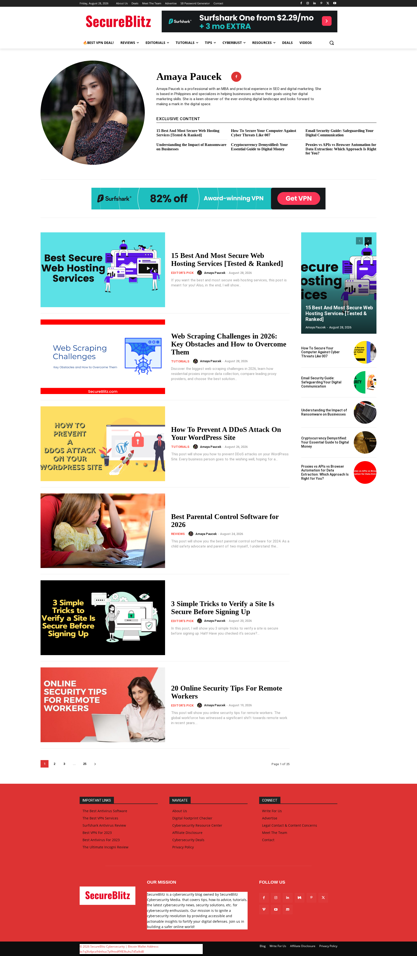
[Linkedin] (314, 3)
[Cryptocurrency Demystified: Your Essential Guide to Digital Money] (365, 442)
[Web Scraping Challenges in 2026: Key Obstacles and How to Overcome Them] (103, 356)
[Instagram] (308, 3)
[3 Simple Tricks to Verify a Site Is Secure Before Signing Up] (103, 617)
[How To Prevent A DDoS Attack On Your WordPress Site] (103, 443)
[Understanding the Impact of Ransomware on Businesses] (365, 412)
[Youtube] (334, 3)
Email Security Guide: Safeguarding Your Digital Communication (340, 133)
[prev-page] (359, 240)
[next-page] (95, 764)
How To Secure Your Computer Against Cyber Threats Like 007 (263, 133)
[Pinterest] (321, 3)
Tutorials (180, 361)
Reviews (178, 534)
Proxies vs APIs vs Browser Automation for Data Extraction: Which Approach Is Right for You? (341, 149)
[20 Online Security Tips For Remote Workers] (103, 704)
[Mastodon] (287, 909)
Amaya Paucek (214, 273)
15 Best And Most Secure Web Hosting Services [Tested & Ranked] (187, 133)
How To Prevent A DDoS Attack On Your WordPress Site (226, 433)
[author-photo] (200, 272)
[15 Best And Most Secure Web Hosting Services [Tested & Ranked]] (103, 269)
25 (84, 764)
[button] (331, 42)
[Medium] (299, 897)
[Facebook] (301, 3)
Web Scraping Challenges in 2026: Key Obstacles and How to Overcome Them (228, 344)
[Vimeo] (264, 909)
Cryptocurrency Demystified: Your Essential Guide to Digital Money (259, 147)
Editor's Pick (182, 273)
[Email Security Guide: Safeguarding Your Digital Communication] (365, 382)
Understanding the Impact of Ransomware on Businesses (324, 412)
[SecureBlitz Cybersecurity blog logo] (118, 22)
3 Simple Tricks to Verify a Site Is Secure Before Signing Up (222, 608)
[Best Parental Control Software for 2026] (103, 530)
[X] (328, 3)
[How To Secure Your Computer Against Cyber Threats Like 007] (365, 352)
